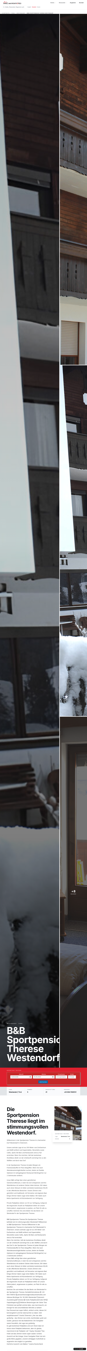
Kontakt (81, 2)
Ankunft (21, 1074)
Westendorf (21, 13)
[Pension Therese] (73, 540)
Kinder (72, 1074)
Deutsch (34, 7)
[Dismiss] (85, 1349)
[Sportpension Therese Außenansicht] (73, 189)
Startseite (5, 13)
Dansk (38, 7)
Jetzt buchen (43, 1082)
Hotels (52, 2)
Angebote (73, 2)
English (29, 7)
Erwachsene (61, 1074)
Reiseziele (62, 2)
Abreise (44, 1074)
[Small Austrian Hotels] (17, 2)
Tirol (13, 13)
